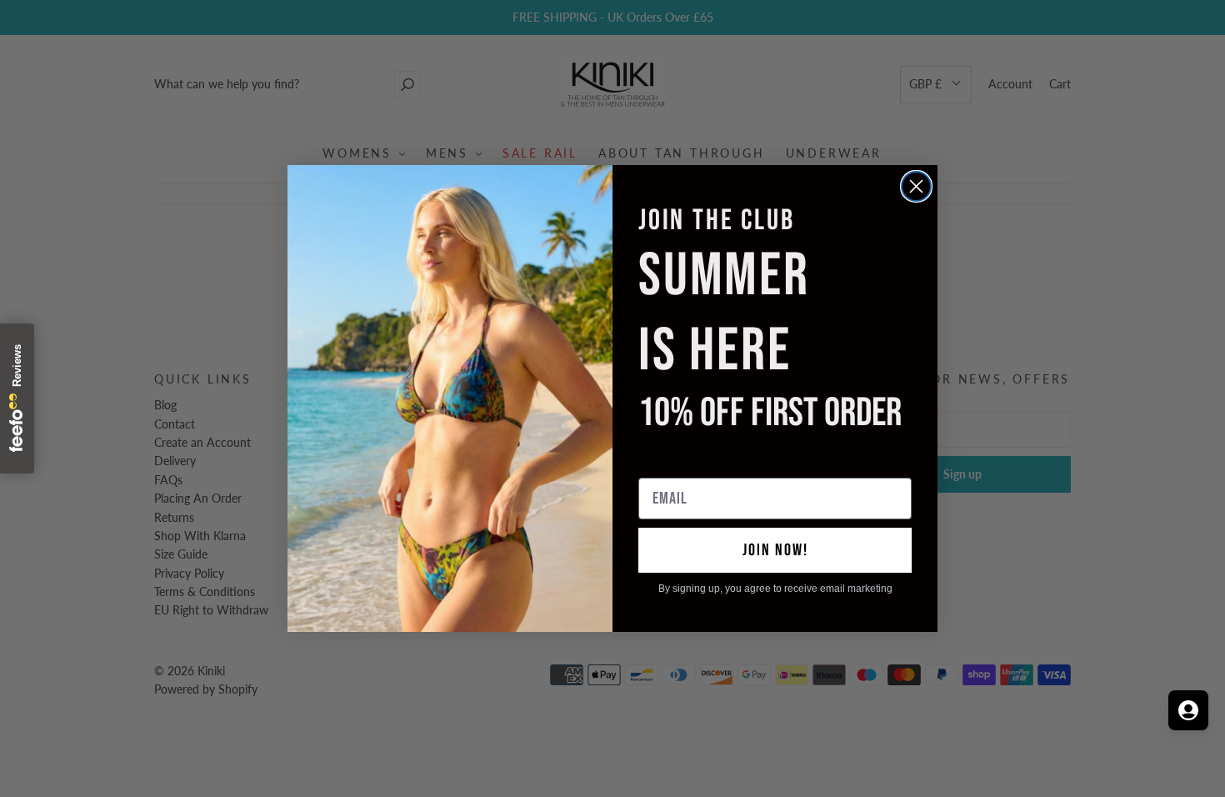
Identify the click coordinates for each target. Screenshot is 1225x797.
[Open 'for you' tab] (1188, 710)
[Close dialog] (916, 186)
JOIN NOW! (775, 550)
